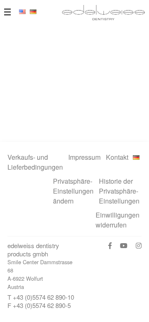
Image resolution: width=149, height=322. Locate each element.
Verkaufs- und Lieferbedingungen (35, 162)
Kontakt (117, 157)
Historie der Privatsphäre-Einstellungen (119, 191)
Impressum (84, 157)
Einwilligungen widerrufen (117, 220)
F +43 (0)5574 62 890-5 (39, 305)
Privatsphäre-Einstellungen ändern (73, 191)
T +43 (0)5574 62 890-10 (40, 297)
